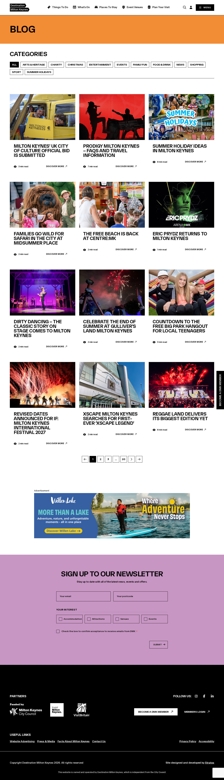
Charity (56, 64)
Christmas (75, 64)
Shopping (196, 64)
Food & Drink (162, 64)
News (180, 64)
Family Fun (140, 64)
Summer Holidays (39, 72)
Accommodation (73, 619)
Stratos (209, 762)
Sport (16, 72)
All (14, 64)
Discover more (55, 166)
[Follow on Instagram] (196, 696)
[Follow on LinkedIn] (212, 696)
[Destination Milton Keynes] (22, 7)
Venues (124, 619)
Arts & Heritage (34, 64)
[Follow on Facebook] (204, 696)
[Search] (184, 7)
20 (123, 459)
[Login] (191, 7)
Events (122, 64)
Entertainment (100, 64)
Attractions (98, 619)
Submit (157, 644)
